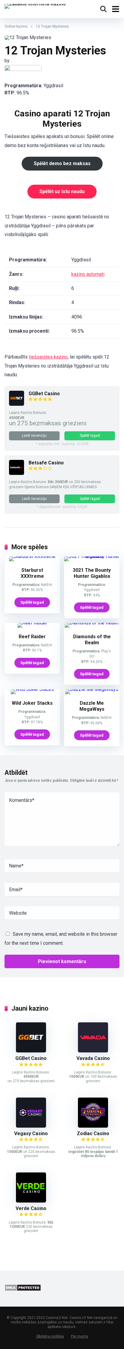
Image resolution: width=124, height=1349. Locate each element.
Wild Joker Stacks (32, 703)
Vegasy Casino (31, 1133)
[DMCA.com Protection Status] (23, 1289)
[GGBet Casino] (16, 404)
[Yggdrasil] (23, 70)
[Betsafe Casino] (16, 473)
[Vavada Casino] (93, 1051)
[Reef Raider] (32, 623)
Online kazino (16, 26)
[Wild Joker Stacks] (32, 689)
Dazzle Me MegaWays (91, 706)
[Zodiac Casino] (93, 1126)
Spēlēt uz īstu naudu (62, 191)
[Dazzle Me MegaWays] (91, 689)
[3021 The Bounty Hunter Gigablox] (91, 556)
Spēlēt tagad (90, 435)
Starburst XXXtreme (32, 573)
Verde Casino (31, 1208)
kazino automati (87, 274)
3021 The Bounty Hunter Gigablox (92, 573)
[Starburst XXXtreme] (32, 556)
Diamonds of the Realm (92, 639)
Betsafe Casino (46, 463)
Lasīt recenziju (34, 435)
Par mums (79, 1336)
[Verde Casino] (31, 1201)
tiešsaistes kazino (48, 357)
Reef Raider (32, 636)
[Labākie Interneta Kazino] (35, 5)
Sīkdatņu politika (50, 1336)
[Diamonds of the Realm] (92, 623)
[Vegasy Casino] (31, 1126)
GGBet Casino (44, 393)
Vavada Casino (93, 1058)
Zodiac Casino (93, 1133)
